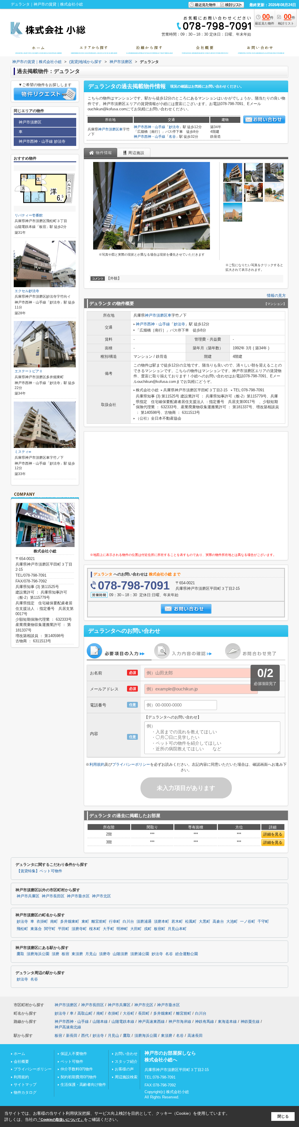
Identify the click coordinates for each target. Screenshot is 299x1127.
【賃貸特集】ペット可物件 (39, 871)
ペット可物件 (71, 1061)
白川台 (128, 922)
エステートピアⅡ (29, 371)
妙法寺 (174, 127)
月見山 (91, 954)
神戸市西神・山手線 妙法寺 (42, 141)
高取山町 (85, 1013)
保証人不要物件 (73, 1053)
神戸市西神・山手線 (149, 127)
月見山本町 (177, 929)
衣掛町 (42, 922)
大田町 (136, 929)
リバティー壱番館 (29, 215)
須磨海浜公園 (38, 954)
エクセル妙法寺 (27, 291)
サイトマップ (25, 1084)
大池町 (232, 922)
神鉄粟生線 (250, 1021)
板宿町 (159, 929)
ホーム (19, 1053)
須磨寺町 (79, 929)
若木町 (177, 922)
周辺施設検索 (126, 1077)
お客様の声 (124, 1069)
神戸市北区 (101, 896)
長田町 (144, 1013)
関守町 (49, 929)
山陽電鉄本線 (123, 1021)
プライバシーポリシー (131, 764)
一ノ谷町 (247, 922)
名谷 (172, 137)
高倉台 (218, 922)
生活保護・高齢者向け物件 (83, 1084)
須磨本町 (161, 922)
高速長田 (195, 1035)
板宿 (65, 954)
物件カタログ (25, 1092)
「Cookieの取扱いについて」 (60, 1120)
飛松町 (22, 929)
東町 (85, 922)
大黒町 (204, 922)
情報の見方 (276, 295)
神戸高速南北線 (68, 1027)
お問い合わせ (126, 1053)
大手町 (108, 929)
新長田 (71, 1035)
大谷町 (128, 1013)
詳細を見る (272, 834)
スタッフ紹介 (126, 1061)
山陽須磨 (120, 954)
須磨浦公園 (139, 954)
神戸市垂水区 (78, 896)
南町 (54, 922)
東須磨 (77, 954)
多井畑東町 (69, 922)
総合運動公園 (186, 954)
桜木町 (94, 929)
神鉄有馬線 (204, 1021)
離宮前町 (99, 922)
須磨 (55, 954)
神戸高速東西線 (151, 1021)
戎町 (148, 929)
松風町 (191, 922)
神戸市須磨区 (108, 129)
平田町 (63, 929)
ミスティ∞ (23, 452)
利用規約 (97, 764)
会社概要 (21, 1061)
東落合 (36, 929)
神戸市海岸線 (179, 1021)
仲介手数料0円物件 (76, 1069)
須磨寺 (104, 954)
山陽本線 (100, 1021)
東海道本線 (227, 1021)
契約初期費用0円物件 (78, 1077)
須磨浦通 (144, 922)
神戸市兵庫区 (28, 896)
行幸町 (114, 922)
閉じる (283, 1116)
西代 (85, 1035)
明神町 (122, 929)
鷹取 (20, 954)
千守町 (263, 922)
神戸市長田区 (53, 896)
